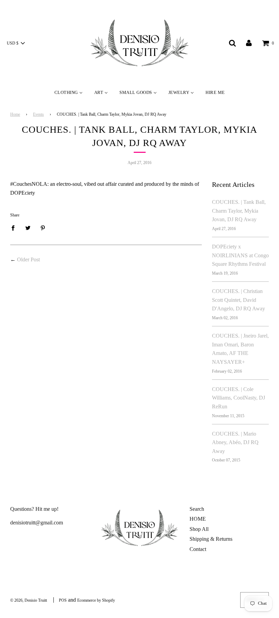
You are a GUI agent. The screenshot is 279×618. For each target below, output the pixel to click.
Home (15, 114)
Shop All (199, 529)
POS (63, 600)
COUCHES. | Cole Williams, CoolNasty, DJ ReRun (238, 397)
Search (197, 509)
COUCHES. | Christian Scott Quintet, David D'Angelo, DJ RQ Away (238, 299)
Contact (198, 549)
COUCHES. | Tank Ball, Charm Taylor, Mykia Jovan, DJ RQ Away (239, 210)
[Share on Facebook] (15, 227)
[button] (15, 43)
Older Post (28, 259)
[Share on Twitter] (28, 227)
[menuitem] (68, 92)
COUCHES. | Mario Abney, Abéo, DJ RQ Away (235, 442)
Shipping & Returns (211, 539)
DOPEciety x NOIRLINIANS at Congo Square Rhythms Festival (240, 255)
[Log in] (249, 43)
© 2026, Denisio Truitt (28, 600)
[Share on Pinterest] (43, 227)
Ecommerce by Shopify (96, 600)
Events (38, 114)
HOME (198, 519)
